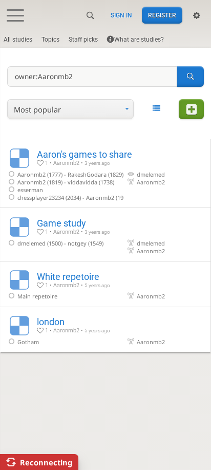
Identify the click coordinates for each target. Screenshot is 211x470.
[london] (105, 329)
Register (162, 15)
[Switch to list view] (156, 108)
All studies (18, 39)
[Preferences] (196, 15)
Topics (50, 39)
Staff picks (83, 39)
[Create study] (191, 109)
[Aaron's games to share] (105, 173)
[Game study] (105, 234)
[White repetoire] (105, 284)
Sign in (121, 15)
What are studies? (139, 39)
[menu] (70, 109)
